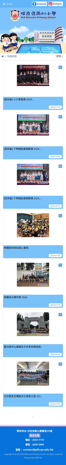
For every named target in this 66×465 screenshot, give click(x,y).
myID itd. (38, 457)
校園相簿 (12, 56)
